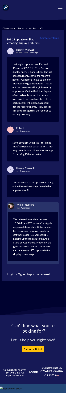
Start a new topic (49, 37)
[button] (60, 6)
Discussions (8, 28)
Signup (22, 274)
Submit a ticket (33, 348)
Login (10, 274)
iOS (42, 28)
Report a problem (27, 28)
